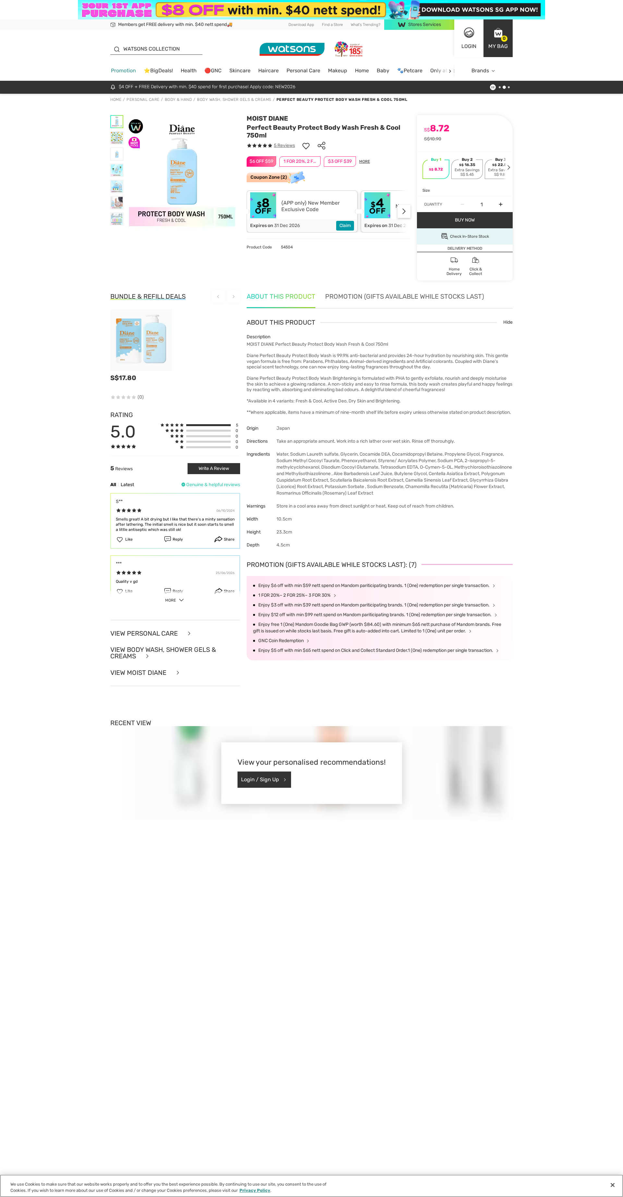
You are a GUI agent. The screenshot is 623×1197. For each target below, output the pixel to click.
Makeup (337, 70)
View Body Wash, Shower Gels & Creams (163, 653)
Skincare (239, 70)
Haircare (268, 70)
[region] (311, 1186)
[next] (450, 71)
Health (189, 70)
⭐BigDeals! (158, 70)
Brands (480, 70)
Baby (383, 70)
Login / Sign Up (260, 779)
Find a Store (332, 24)
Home (362, 70)
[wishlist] (306, 145)
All (113, 484)
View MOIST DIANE (139, 672)
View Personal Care (144, 633)
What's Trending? (365, 24)
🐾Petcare (409, 70)
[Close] (612, 1185)
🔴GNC (213, 70)
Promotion (123, 70)
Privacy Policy (254, 1190)
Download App (301, 24)
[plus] (501, 204)
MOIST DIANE (267, 118)
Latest (127, 484)
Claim (345, 225)
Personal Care (303, 70)
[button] (498, 38)
